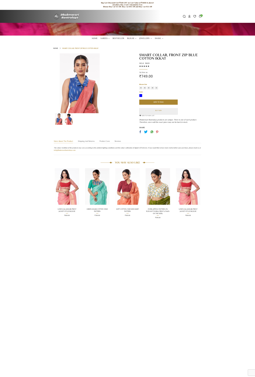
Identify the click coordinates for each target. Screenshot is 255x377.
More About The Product (63, 141)
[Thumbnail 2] (69, 124)
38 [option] (148, 88)
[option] (140, 95)
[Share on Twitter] (145, 133)
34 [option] (141, 88)
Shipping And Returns (86, 141)
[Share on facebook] (140, 133)
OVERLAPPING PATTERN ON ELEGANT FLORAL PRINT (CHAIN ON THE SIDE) (127, 211)
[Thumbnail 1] (59, 124)
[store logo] (66, 16)
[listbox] (170, 88)
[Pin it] (157, 133)
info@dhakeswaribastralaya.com (65, 150)
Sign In (189, 16)
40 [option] (152, 88)
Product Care (105, 141)
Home (55, 48)
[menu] (127, 38)
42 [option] (156, 88)
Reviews (118, 141)
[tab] (66, 141)
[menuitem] (95, 38)
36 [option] (144, 88)
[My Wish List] (194, 16)
